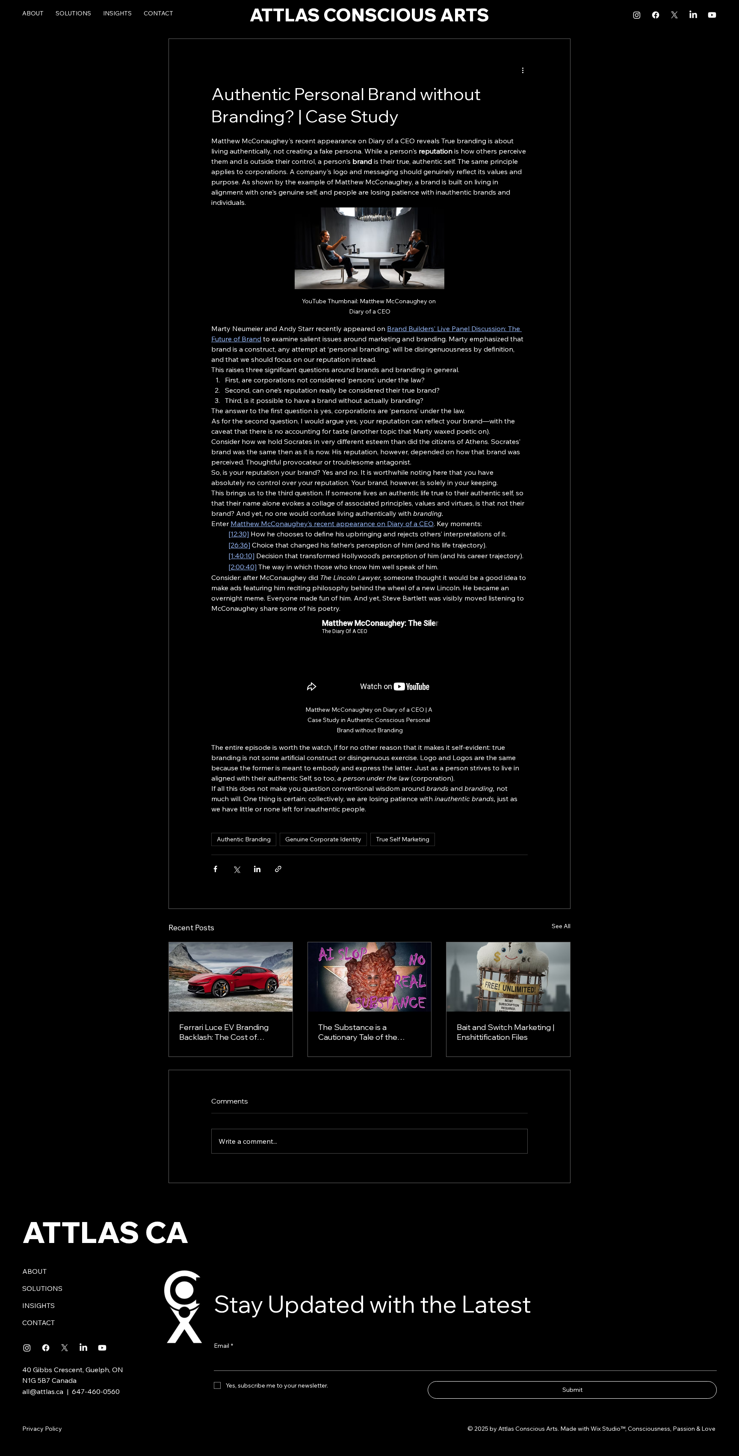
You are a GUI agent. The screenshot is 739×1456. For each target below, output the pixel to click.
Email (223, 1345)
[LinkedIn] (693, 15)
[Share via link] (278, 869)
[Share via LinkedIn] (257, 869)
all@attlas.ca (42, 1391)
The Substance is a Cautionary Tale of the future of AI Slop (357, 1032)
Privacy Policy (42, 1428)
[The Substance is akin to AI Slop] (370, 977)
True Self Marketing (402, 839)
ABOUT (34, 1271)
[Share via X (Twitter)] (236, 869)
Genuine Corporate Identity (323, 839)
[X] (674, 15)
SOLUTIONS (42, 1288)
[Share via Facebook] (215, 869)
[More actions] (522, 70)
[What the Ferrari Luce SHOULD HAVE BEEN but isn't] (231, 977)
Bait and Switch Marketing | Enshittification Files (505, 1032)
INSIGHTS (38, 1305)
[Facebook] (655, 15)
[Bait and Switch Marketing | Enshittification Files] (508, 977)
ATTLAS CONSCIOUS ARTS (369, 15)
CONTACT (38, 1322)
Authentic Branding (244, 839)
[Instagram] (636, 15)
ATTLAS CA (105, 1232)
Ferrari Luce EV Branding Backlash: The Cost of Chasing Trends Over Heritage (224, 1032)
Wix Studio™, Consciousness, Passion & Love (654, 1428)
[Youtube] (712, 15)
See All (561, 926)
